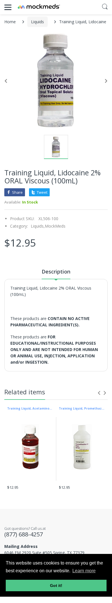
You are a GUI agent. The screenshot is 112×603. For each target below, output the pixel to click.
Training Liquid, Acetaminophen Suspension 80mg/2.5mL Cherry (30, 408)
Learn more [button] (84, 570)
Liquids (37, 21)
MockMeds (55, 226)
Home (10, 21)
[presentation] (99, 393)
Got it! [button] (56, 585)
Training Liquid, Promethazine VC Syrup (82, 408)
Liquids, (38, 226)
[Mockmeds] (38, 7)
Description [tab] (56, 271)
